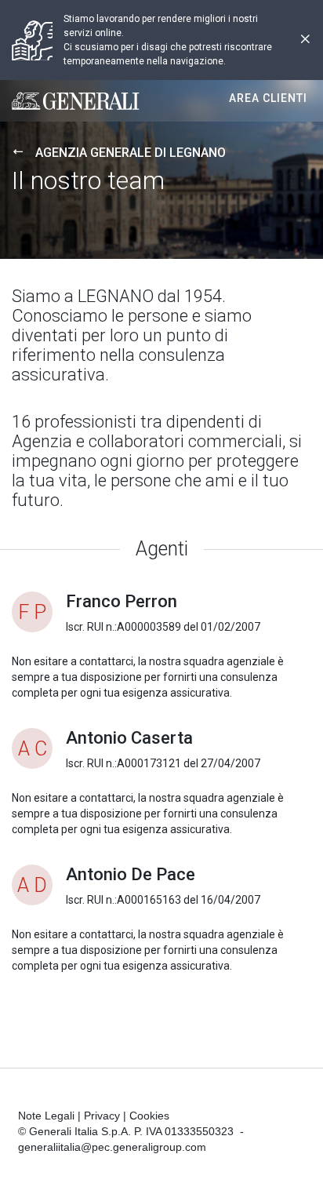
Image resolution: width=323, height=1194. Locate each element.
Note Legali (46, 1115)
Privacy (102, 1115)
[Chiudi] (305, 40)
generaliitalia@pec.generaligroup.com (112, 1147)
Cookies (149, 1115)
